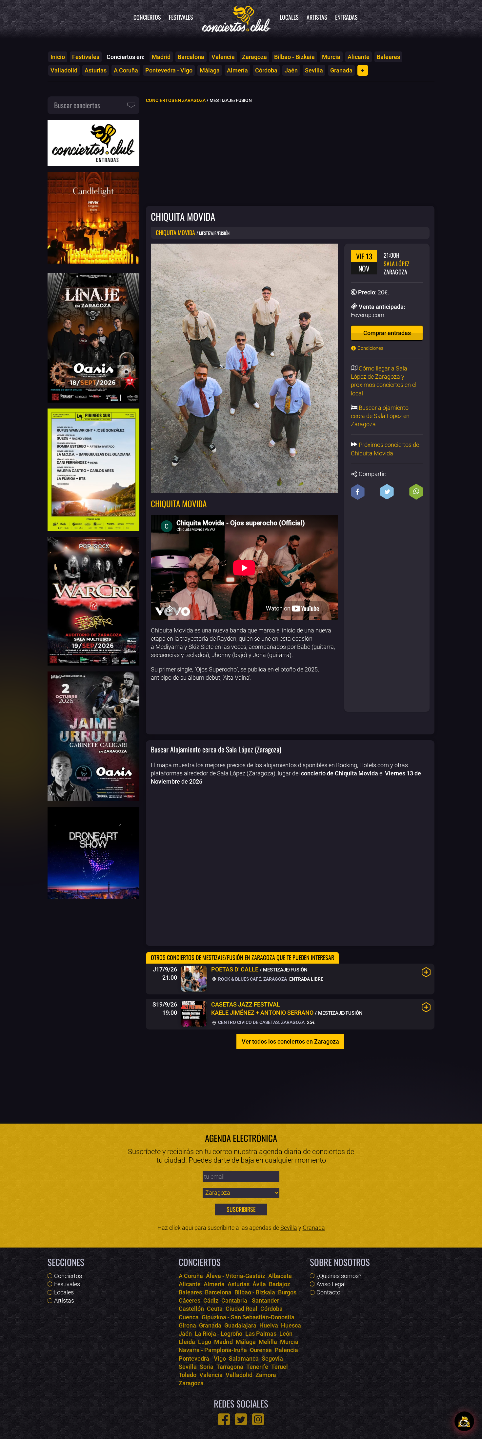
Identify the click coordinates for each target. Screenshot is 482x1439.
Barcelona (191, 56)
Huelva (268, 1325)
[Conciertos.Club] (236, 18)
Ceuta (215, 1308)
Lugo (204, 1341)
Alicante (359, 56)
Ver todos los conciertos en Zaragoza (290, 1041)
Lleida (187, 1341)
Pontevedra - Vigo (168, 70)
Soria (206, 1366)
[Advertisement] (290, 154)
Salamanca (244, 1358)
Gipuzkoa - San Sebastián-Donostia (248, 1317)
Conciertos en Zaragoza (176, 100)
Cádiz (210, 1300)
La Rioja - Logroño (218, 1333)
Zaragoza (254, 56)
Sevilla (314, 70)
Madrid (161, 56)
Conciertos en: (126, 56)
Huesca (291, 1325)
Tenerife (257, 1366)
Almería (237, 70)
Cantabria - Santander (250, 1300)
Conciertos (147, 17)
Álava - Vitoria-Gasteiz (235, 1275)
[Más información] (426, 972)
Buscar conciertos (77, 105)
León (285, 1333)
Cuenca (189, 1317)
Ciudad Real (241, 1308)
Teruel (279, 1366)
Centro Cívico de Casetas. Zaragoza (261, 1022)
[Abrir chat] (464, 1421)
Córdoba (266, 70)
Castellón (191, 1308)
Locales (289, 17)
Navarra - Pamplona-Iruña (213, 1350)
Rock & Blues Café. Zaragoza (252, 979)
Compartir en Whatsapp (416, 492)
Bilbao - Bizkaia (294, 56)
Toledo (187, 1374)
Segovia (272, 1358)
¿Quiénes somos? (338, 1275)
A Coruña (126, 70)
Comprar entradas (387, 333)
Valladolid (63, 70)
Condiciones (370, 348)
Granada (341, 70)
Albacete (280, 1275)
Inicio (57, 56)
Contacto (328, 1292)
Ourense (261, 1350)
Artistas (317, 17)
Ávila (259, 1284)
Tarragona (229, 1366)
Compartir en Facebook (358, 492)
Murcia (331, 56)
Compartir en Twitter (387, 492)
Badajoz (279, 1284)
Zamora (265, 1374)
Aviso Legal (331, 1284)
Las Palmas (260, 1333)
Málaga (210, 70)
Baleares (388, 56)
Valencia (223, 56)
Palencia (286, 1350)
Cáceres (189, 1300)
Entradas (346, 17)
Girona (187, 1325)
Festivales (181, 17)
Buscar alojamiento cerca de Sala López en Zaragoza (380, 416)
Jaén (291, 70)
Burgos (287, 1292)
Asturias (96, 70)
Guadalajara (240, 1325)
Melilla (268, 1341)
